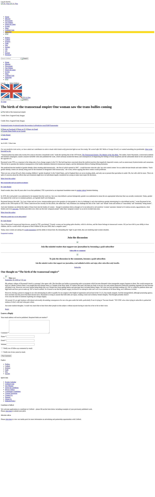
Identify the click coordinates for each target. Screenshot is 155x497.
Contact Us (9, 395)
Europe (7, 53)
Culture (7, 39)
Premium (8, 55)
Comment (5, 333)
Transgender (54, 125)
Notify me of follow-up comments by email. (18, 348)
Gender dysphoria (13, 125)
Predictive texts (41, 125)
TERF (48, 125)
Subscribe (8, 32)
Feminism (4, 125)
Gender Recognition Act (27, 125)
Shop (7, 28)
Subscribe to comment (77, 251)
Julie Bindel (4, 139)
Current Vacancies (11, 393)
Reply (7, 309)
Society (7, 47)
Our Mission (9, 386)
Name (3, 336)
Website (3, 344)
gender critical (81, 190)
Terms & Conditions (12, 388)
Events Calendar (10, 382)
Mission (7, 19)
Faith (6, 43)
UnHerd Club (9, 30)
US (6, 51)
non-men (15, 209)
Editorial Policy (10, 401)
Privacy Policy (10, 389)
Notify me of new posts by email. (14, 352)
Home (7, 17)
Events (7, 26)
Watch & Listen (10, 24)
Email (3, 340)
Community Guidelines (13, 391)
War (6, 45)
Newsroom (8, 20)
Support (7, 397)
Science (7, 41)
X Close (3, 102)
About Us (8, 399)
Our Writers (9, 22)
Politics (7, 38)
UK (6, 49)
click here (8, 411)
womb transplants (30, 230)
